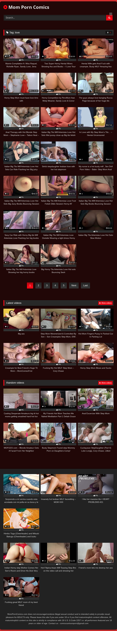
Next (73, 285)
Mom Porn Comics (28, 7)
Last (85, 285)
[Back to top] (108, 622)
